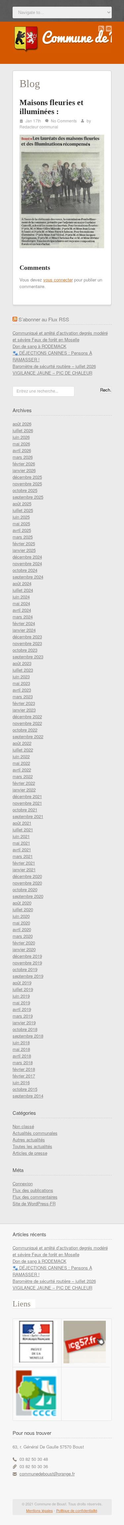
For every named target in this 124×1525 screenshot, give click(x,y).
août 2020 (22, 903)
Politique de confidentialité (76, 1510)
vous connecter (58, 279)
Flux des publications (33, 1190)
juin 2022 (21, 756)
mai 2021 (21, 843)
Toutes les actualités (32, 1146)
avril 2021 (22, 849)
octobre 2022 (25, 730)
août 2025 (22, 503)
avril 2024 (22, 610)
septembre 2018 (28, 1036)
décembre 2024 (27, 557)
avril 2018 (22, 1056)
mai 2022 (21, 763)
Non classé (23, 1126)
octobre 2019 (25, 969)
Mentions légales (39, 1510)
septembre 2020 (28, 896)
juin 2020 (21, 916)
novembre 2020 (27, 883)
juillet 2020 (23, 909)
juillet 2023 (23, 670)
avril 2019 (22, 1009)
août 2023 (22, 663)
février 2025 (24, 543)
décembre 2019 (27, 956)
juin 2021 (21, 836)
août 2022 (22, 743)
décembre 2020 (27, 876)
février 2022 (24, 783)
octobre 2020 (25, 889)
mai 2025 (21, 523)
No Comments (64, 120)
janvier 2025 (24, 550)
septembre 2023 (28, 656)
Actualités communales (35, 1133)
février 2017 (24, 1076)
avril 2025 (22, 530)
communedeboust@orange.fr (47, 1473)
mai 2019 (21, 1002)
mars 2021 (23, 856)
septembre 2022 (28, 736)
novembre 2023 (27, 643)
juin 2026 (21, 437)
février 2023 (24, 703)
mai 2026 (21, 443)
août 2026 (22, 424)
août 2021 (22, 823)
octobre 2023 (25, 650)
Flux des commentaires (35, 1197)
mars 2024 (23, 616)
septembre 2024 (28, 577)
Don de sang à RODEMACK (39, 346)
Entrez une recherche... (37, 391)
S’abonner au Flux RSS (44, 319)
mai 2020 (21, 923)
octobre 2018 (25, 1029)
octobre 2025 (25, 490)
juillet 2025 (23, 510)
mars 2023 (23, 696)
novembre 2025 (27, 483)
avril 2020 (22, 929)
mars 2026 (23, 457)
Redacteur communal (39, 126)
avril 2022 (22, 769)
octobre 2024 (25, 570)
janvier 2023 (24, 710)
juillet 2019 (23, 989)
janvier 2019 (24, 1022)
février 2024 (24, 623)
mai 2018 (21, 1049)
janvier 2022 (24, 789)
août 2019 (22, 982)
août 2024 (22, 583)
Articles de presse (30, 1153)
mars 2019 (23, 1016)
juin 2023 (21, 676)
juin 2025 (21, 517)
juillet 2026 (23, 430)
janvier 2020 (24, 949)
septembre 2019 (28, 976)
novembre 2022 (27, 723)
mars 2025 (23, 537)
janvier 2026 (24, 470)
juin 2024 (21, 596)
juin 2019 (21, 996)
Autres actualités (29, 1139)
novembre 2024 (27, 563)
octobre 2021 (25, 809)
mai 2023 (21, 683)
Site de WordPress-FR (34, 1203)
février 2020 (24, 942)
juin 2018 (21, 1042)
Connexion (23, 1183)
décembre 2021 (27, 796)
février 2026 (24, 463)
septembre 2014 (28, 1096)
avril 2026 (22, 450)
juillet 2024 (23, 590)
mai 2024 (21, 603)
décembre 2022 (27, 716)
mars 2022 (23, 776)
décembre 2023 (27, 636)
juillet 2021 (23, 829)
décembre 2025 (27, 477)
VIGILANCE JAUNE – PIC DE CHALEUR (52, 373)
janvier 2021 (24, 869)
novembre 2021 (27, 803)
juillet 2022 (23, 750)
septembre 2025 (28, 497)
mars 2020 (23, 936)
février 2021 (24, 863)
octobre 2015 (25, 1089)
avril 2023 (22, 690)
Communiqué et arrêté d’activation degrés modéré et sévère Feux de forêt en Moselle (60, 336)
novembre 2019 (27, 962)
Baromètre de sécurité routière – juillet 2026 (54, 366)
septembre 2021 (28, 816)
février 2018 (24, 1069)
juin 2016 (21, 1082)
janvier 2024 (24, 630)
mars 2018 (23, 1062)
